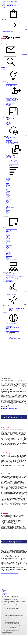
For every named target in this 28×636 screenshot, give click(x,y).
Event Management (10, 275)
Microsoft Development (14, 164)
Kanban (7, 121)
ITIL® (7, 119)
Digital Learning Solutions (11, 273)
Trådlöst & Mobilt (10, 143)
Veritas (7, 213)
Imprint (4, 590)
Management (9, 326)
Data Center (8, 141)
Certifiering (5, 216)
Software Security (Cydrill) (12, 157)
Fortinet (7, 196)
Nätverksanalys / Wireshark (12, 142)
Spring (10, 165)
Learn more (3, 530)
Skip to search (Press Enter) (9, 2)
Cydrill (7, 194)
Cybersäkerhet (9, 140)
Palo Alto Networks (10, 207)
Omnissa (8, 206)
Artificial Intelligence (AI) (11, 137)
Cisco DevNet (12, 161)
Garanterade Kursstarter (11, 100)
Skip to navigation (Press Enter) (10, 1)
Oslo (10, 337)
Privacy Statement (7, 591)
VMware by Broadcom (11, 214)
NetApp (7, 203)
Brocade (8, 186)
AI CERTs (8, 178)
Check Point (8, 188)
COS (4, 589)
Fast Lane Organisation (11, 323)
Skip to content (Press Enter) (9, 5)
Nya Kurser (8, 101)
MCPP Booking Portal (13, 310)
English (25, 29)
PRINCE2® (8, 122)
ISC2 (7, 200)
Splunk (7, 211)
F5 (6, 242)
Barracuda (8, 185)
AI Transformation (10, 82)
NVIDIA (8, 205)
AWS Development (13, 160)
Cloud (7, 138)
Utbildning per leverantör (11, 98)
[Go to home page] (11, 42)
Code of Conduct (9, 329)
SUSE (7, 212)
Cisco (7, 189)
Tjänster (5, 260)
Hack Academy (9, 277)
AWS (7, 184)
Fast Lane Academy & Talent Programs (14, 276)
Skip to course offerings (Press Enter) (11, 4)
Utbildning (5, 69)
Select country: (6, 31)
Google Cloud (9, 199)
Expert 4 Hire (4, 513)
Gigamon (8, 197)
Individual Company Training (12, 278)
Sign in (4, 7)
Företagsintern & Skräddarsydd (12, 99)
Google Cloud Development (15, 162)
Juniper (7, 201)
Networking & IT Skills (11, 85)
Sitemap (5, 594)
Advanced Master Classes (11, 84)
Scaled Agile (8, 123)
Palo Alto (8, 252)
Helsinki (10, 336)
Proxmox (8, 208)
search (2, 55)
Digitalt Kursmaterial (10, 103)
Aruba (7, 183)
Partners (7, 328)
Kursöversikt (8, 156)
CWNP (7, 192)
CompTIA (8, 191)
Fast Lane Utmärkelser (11, 324)
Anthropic (8, 179)
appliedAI (8, 180)
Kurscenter (8, 104)
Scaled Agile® (9, 256)
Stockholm (11, 333)
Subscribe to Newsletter (11, 294)
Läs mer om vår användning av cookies (10, 630)
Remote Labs (9, 280)
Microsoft (8, 202)
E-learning (8, 105)
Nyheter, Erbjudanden (8, 281)
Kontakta (5, 593)
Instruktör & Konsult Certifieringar (13, 327)
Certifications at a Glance (11, 229)
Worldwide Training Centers (15, 338)
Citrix (7, 190)
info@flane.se (24, 54)
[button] (12, 31)
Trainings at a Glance (10, 118)
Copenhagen (11, 334)
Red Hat (8, 210)
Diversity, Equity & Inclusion (12, 331)
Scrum (7, 124)
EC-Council (8, 195)
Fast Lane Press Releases (11, 292)
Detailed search (4, 67)
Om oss (5, 312)
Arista (7, 181)
